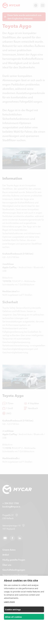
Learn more (9, 601)
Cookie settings (13, 609)
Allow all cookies (13, 616)
